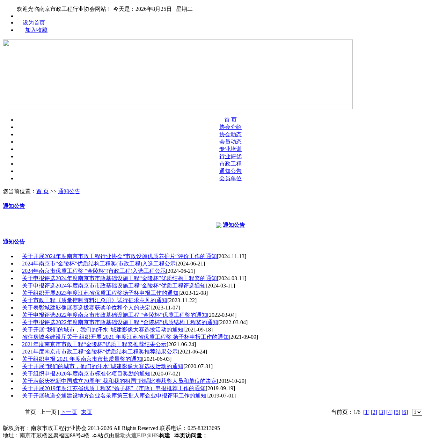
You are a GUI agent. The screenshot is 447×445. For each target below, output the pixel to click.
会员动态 (230, 142)
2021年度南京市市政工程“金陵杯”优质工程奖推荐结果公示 (94, 344)
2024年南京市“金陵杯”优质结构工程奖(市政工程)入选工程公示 (99, 264)
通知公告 (230, 171)
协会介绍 (230, 127)
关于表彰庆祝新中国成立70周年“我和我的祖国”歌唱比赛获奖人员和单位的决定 (119, 381)
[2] (374, 412)
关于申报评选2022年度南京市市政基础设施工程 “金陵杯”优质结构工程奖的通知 (120, 322)
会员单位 (230, 178)
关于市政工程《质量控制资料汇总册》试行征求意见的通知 (94, 300)
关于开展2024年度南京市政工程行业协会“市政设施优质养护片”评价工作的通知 (119, 256)
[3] (382, 412)
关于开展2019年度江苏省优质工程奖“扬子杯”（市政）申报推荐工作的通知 (114, 388)
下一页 (68, 412)
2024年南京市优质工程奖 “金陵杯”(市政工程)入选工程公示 (94, 271)
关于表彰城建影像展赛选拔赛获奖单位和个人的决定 (86, 308)
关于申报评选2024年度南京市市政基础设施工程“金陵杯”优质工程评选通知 (114, 286)
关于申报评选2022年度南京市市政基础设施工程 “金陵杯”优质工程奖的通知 (114, 315)
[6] (405, 412)
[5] (397, 412)
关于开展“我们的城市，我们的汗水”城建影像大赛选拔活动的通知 (102, 330)
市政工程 (230, 164)
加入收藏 (36, 30)
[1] (366, 412)
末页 (86, 412)
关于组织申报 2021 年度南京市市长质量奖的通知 (82, 359)
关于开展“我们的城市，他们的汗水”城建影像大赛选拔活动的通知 (102, 366)
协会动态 (230, 134)
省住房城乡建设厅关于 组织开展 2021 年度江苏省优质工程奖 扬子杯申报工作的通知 (125, 337)
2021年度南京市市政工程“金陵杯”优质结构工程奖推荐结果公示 (100, 352)
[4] (389, 412)
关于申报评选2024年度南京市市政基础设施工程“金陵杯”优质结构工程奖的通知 (119, 278)
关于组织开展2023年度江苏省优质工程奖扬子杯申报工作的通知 (100, 293)
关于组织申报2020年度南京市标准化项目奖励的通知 (86, 374)
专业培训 (230, 149)
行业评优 (230, 156)
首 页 (230, 120)
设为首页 (34, 22)
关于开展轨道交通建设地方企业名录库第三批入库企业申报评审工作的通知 (114, 396)
